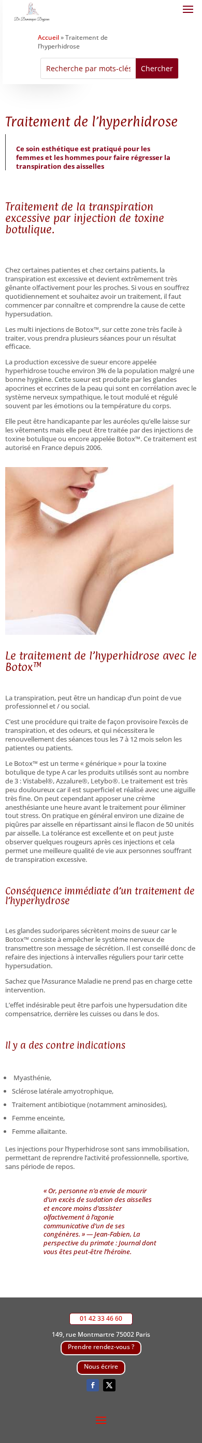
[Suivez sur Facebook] (92, 1385)
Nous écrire (101, 1366)
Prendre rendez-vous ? (101, 1346)
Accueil (48, 37)
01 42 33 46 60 (101, 1318)
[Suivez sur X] (109, 1385)
